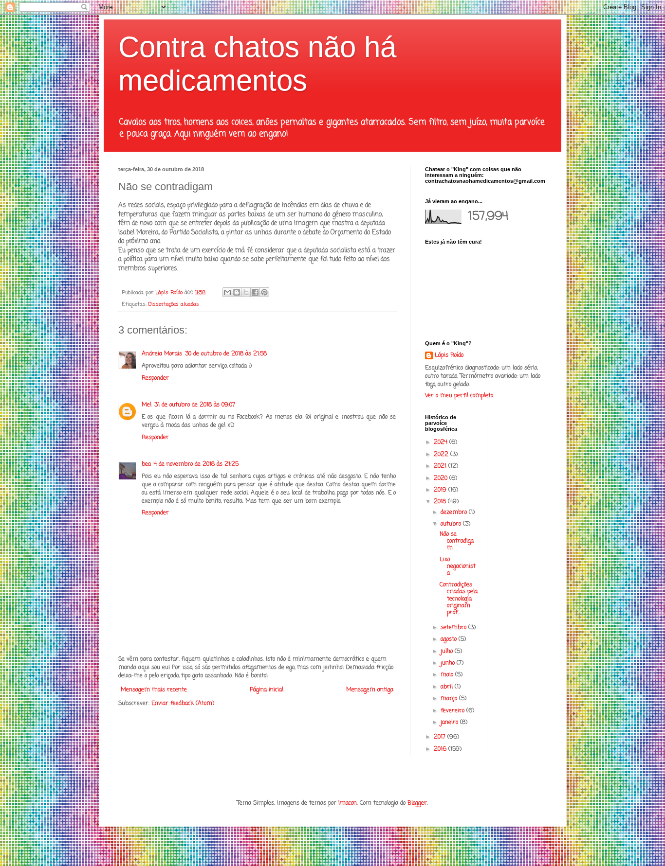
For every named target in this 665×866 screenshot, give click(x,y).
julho (448, 651)
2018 (441, 501)
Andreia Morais (162, 354)
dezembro (455, 512)
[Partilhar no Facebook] (255, 292)
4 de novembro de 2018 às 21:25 (196, 464)
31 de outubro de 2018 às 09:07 (194, 405)
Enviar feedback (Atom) (182, 703)
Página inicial (266, 690)
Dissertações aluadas (173, 304)
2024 (441, 442)
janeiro (450, 722)
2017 (440, 737)
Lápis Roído (449, 356)
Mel (146, 405)
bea (146, 464)
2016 (441, 749)
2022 (442, 454)
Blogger (417, 803)
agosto (450, 639)
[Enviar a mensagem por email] (227, 292)
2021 (441, 466)
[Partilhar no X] (246, 292)
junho (449, 663)
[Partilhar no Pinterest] (264, 292)
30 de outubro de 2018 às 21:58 (226, 354)
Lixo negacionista (458, 566)
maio (448, 675)
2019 (441, 490)
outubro (452, 524)
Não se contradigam (457, 541)
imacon (347, 803)
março (450, 698)
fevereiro (453, 711)
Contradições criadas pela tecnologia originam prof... (459, 599)
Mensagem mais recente (154, 690)
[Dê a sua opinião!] (236, 292)
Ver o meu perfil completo (459, 395)
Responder (155, 378)
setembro (454, 627)
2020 (441, 478)
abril (448, 687)
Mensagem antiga (369, 690)
